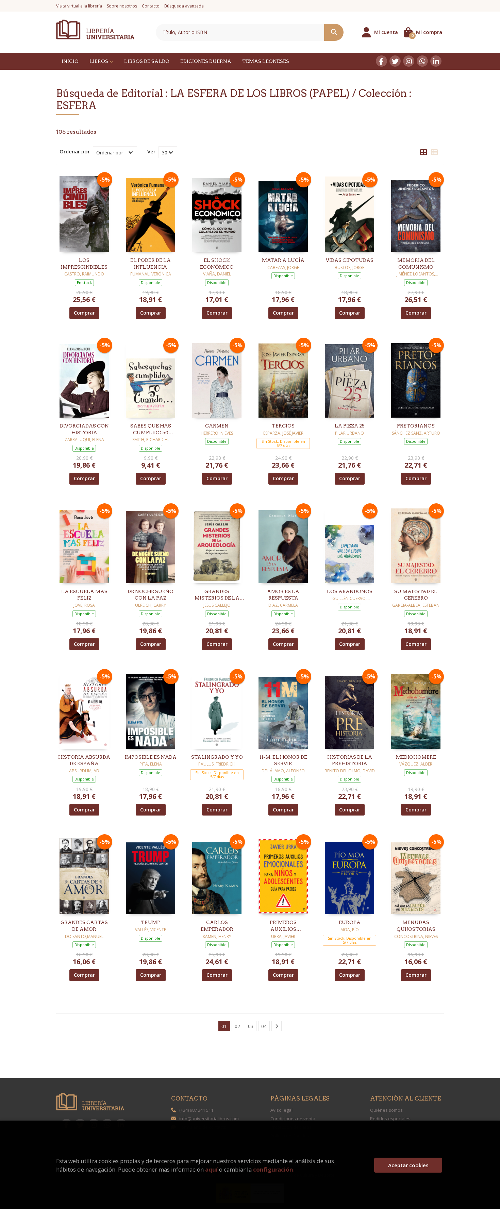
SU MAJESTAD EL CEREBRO (415, 595)
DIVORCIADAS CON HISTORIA (84, 429)
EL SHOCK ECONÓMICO (217, 263)
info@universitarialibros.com (209, 1118)
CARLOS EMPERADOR (217, 926)
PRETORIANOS (416, 426)
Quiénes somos (386, 1110)
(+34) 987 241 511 (196, 1110)
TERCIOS (283, 426)
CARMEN (217, 426)
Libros (99, 61)
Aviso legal (281, 1110)
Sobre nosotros (122, 6)
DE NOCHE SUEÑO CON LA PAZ (150, 595)
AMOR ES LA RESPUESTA (283, 595)
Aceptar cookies (408, 1165)
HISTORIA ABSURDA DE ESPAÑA (84, 760)
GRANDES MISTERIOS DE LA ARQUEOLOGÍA (217, 595)
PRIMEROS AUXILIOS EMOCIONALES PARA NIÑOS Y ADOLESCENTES (283, 926)
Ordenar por (75, 151)
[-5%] (84, 213)
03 (250, 1026)
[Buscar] (334, 32)
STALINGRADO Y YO (217, 757)
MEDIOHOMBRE (416, 757)
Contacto (151, 6)
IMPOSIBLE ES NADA (150, 757)
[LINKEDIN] (435, 61)
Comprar (84, 312)
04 (264, 1026)
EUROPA (350, 922)
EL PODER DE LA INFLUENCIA (150, 263)
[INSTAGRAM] (408, 61)
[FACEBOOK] (381, 61)
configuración (273, 1169)
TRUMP (150, 922)
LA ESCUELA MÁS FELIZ (84, 595)
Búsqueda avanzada (184, 6)
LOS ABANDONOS (349, 591)
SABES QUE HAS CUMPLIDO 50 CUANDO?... (150, 429)
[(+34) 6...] (422, 61)
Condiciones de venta (292, 1118)
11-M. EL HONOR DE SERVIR (283, 760)
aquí (211, 1169)
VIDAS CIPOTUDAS (349, 260)
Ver (151, 151)
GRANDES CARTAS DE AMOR (84, 926)
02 (237, 1026)
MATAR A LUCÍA (283, 260)
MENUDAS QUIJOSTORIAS (416, 926)
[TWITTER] (395, 61)
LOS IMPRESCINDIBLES (84, 263)
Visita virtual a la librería (79, 6)
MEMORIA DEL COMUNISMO (416, 263)
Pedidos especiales (390, 1118)
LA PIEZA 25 (350, 426)
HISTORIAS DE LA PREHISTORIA (349, 760)
